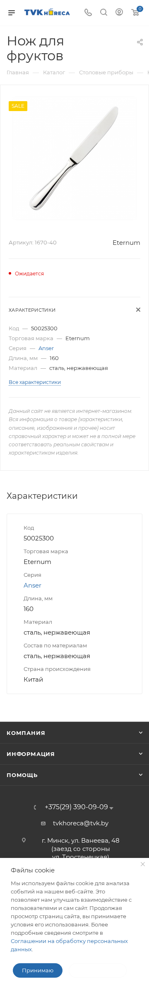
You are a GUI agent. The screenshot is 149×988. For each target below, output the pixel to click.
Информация (31, 754)
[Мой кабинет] (119, 13)
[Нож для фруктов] (74, 157)
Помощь (22, 775)
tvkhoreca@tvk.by (80, 823)
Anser (46, 348)
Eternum (126, 242)
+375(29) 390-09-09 (76, 807)
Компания (26, 733)
